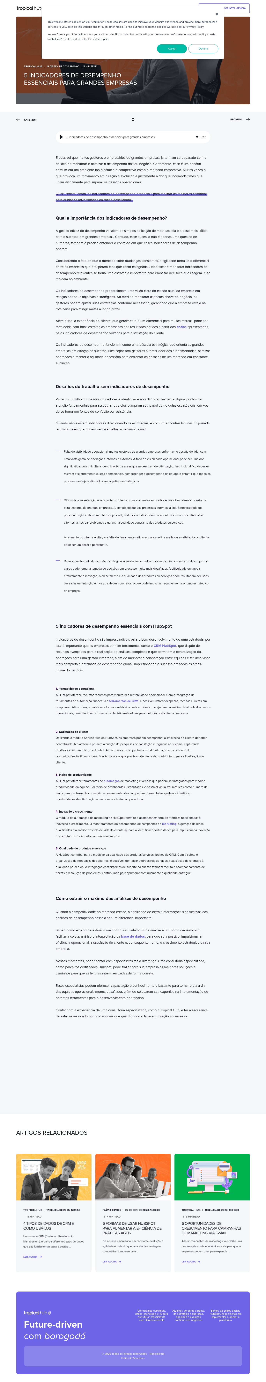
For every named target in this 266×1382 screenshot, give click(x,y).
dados (182, 327)
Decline (203, 48)
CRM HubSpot (165, 646)
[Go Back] (133, 119)
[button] (61, 137)
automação (112, 781)
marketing (169, 824)
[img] (197, 137)
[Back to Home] (31, 8)
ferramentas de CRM (123, 701)
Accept (172, 48)
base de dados (133, 936)
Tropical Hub (33, 66)
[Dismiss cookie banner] (217, 14)
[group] (133, 137)
